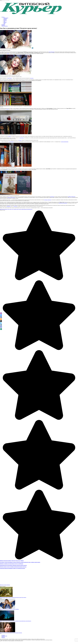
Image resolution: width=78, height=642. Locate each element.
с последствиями (11, 141)
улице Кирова (22, 137)
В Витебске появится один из (4, 566)
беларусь (3, 209)
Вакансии (3, 636)
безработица (8, 206)
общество (25, 209)
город (8, 209)
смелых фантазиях (51, 51)
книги (17, 209)
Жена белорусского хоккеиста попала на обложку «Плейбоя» (9, 609)
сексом (8, 53)
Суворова (9, 136)
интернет (15, 209)
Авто (4, 21)
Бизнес (5, 22)
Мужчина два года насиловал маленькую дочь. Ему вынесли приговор (11, 632)
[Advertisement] (27, 577)
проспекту (20, 140)
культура (20, 209)
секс (31, 209)
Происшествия (6, 17)
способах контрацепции (64, 141)
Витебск (6, 209)
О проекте (3, 24)
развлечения (29, 209)
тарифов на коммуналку (71, 196)
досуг (12, 209)
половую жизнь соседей (11, 197)
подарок (7, 109)
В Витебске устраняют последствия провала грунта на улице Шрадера (11, 563)
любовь (22, 209)
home (1, 209)
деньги (10, 209)
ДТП (4, 23)
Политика (5, 20)
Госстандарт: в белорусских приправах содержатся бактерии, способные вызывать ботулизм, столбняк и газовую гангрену (20, 562)
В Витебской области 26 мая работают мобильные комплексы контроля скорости (13, 565)
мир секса (31, 78)
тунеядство (15, 206)
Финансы (5, 19)
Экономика (5, 18)
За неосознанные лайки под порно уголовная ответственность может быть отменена (13, 597)
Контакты (3, 25)
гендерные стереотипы (47, 199)
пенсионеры (52, 196)
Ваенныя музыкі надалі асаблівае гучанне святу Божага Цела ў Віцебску (12, 560)
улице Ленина (9, 78)
